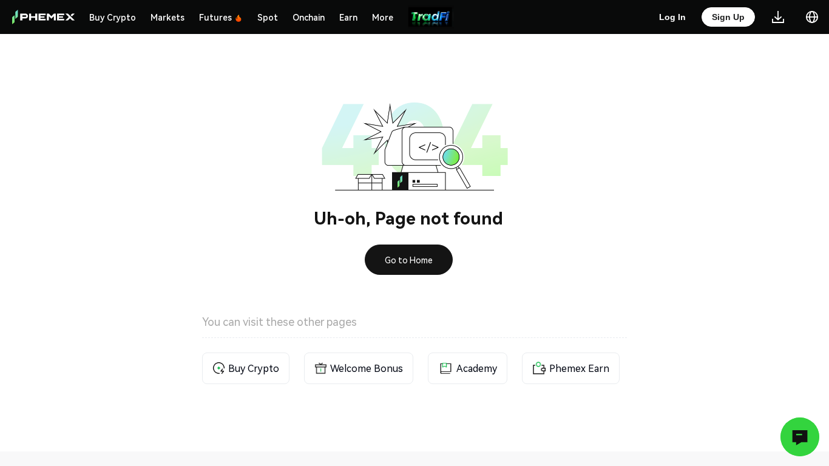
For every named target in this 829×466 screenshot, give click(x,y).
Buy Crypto (112, 17)
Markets (167, 17)
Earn (348, 17)
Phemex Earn (579, 368)
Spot (267, 17)
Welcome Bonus (366, 368)
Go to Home (409, 259)
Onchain (309, 17)
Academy (476, 368)
